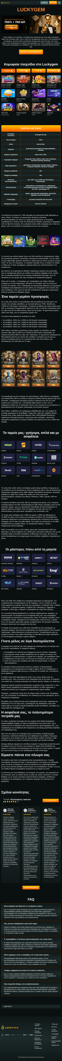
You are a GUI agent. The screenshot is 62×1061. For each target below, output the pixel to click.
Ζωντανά (22, 70)
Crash (37, 70)
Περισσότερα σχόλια (31, 887)
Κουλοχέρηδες (52, 70)
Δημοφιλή (7, 70)
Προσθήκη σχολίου (50, 800)
